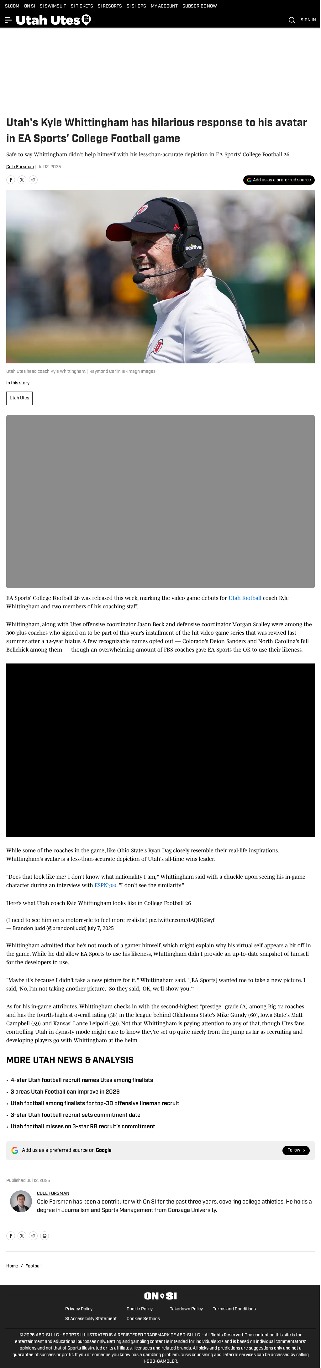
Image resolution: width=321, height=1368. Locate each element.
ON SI (29, 6)
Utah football (245, 598)
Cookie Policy (140, 1309)
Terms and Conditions (234, 1309)
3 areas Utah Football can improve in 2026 (65, 1092)
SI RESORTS (110, 6)
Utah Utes (19, 398)
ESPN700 (105, 885)
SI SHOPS (136, 6)
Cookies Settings (143, 1319)
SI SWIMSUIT (53, 6)
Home (12, 1266)
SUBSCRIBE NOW (199, 6)
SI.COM (12, 6)
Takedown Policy (186, 1309)
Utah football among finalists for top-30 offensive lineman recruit (95, 1104)
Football (33, 1266)
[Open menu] (9, 20)
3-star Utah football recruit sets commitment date (75, 1115)
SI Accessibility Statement (91, 1319)
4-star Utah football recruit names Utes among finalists (82, 1081)
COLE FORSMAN (53, 1193)
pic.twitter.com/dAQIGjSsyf (182, 920)
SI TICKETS (82, 6)
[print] (44, 1235)
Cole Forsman (20, 167)
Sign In (308, 20)
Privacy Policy (78, 1309)
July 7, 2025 (101, 928)
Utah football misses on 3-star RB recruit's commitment (83, 1127)
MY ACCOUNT (164, 6)
